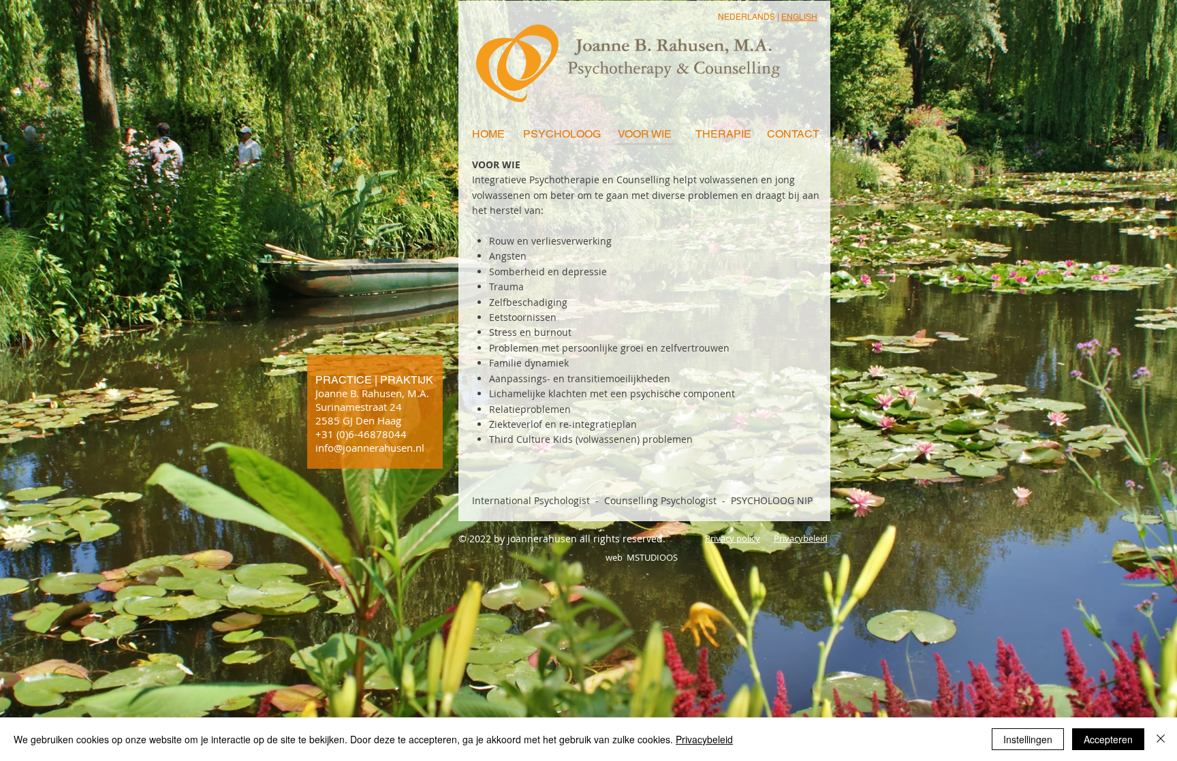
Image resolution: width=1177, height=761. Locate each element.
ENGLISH (799, 17)
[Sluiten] (1160, 739)
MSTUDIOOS (651, 557)
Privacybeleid (704, 739)
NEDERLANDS (746, 17)
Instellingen (1027, 739)
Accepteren (1108, 739)
